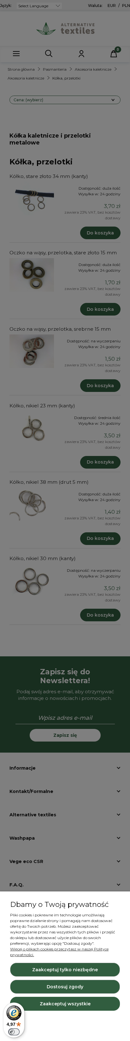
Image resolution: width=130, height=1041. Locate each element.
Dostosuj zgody (65, 987)
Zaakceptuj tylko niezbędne (65, 970)
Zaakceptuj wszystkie (65, 1004)
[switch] (14, 1031)
